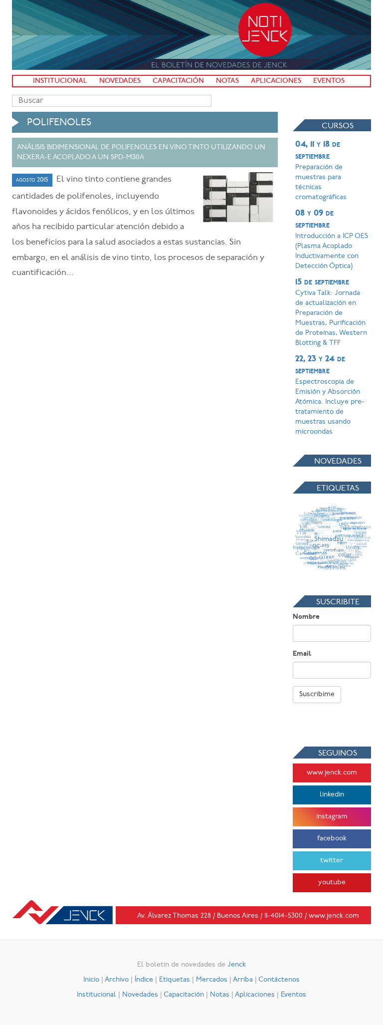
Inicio (91, 980)
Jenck (236, 965)
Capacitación (178, 81)
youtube (332, 882)
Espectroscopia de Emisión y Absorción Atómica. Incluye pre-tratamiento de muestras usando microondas (330, 395)
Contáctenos (279, 980)
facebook (332, 838)
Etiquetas (174, 980)
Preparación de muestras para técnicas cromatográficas (321, 170)
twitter (331, 860)
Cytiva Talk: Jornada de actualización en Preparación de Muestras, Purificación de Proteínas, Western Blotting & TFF (331, 312)
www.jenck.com (332, 772)
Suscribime (317, 694)
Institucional (60, 81)
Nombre (306, 617)
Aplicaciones (276, 81)
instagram (332, 816)
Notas (227, 81)
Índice (144, 980)
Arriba (243, 980)
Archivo (117, 980)
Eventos (329, 81)
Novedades (120, 81)
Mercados (211, 980)
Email (302, 654)
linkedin (332, 794)
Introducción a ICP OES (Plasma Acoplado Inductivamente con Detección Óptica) (331, 239)
